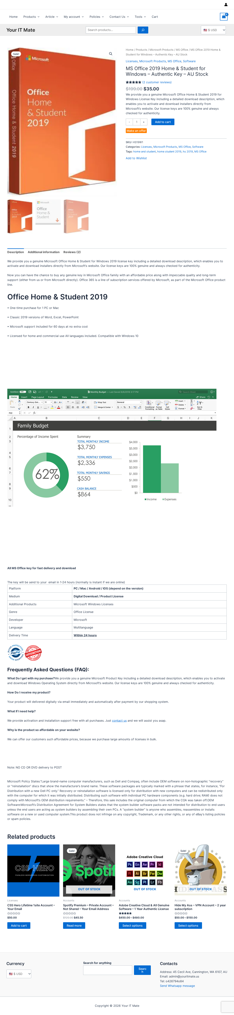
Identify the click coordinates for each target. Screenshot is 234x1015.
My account (72, 16)
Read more (74, 925)
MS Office (182, 49)
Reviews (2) (72, 252)
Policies (95, 16)
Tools (138, 16)
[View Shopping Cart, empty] (224, 16)
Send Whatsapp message (177, 986)
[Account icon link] (226, 4)
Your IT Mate (20, 30)
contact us (119, 720)
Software (189, 61)
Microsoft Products (161, 49)
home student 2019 (169, 151)
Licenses (132, 61)
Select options (132, 925)
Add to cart (163, 122)
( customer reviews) (157, 82)
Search (142, 970)
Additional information (44, 252)
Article (49, 16)
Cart (155, 16)
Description (15, 252)
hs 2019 (188, 151)
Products (29, 16)
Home (13, 16)
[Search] (143, 30)
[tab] (15, 252)
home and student (144, 151)
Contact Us (117, 16)
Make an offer (136, 131)
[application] (37, 16)
